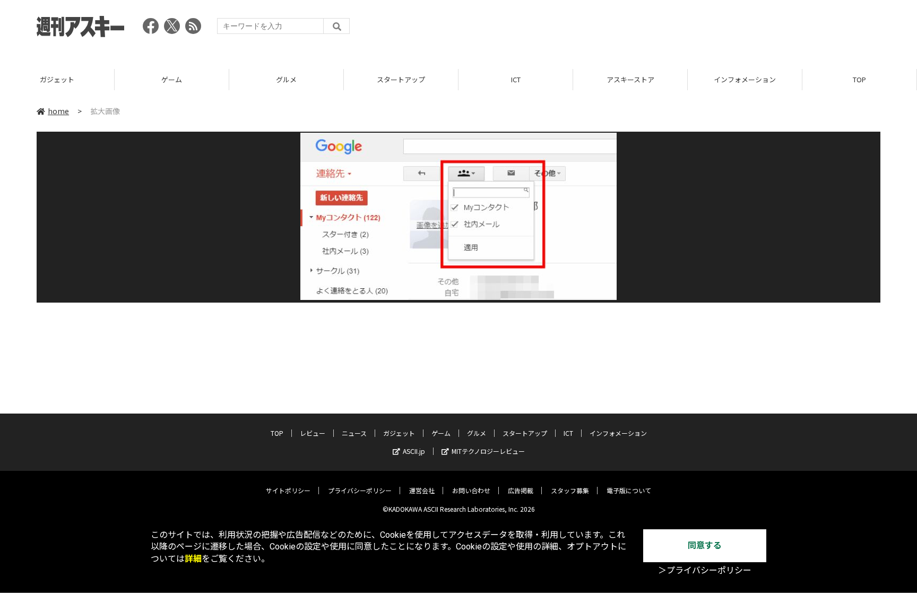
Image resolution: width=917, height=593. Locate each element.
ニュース (354, 432)
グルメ (286, 79)
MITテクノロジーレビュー (488, 451)
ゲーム (171, 79)
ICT (516, 79)
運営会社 (422, 490)
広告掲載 (520, 490)
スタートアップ (401, 79)
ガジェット (57, 79)
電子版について (629, 490)
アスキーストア (630, 79)
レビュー (312, 432)
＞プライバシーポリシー (704, 570)
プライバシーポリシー (360, 490)
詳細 (193, 559)
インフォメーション (745, 79)
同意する (705, 545)
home (58, 111)
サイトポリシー (288, 490)
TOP (859, 79)
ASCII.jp (414, 451)
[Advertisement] (687, 29)
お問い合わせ (471, 490)
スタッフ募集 (570, 490)
